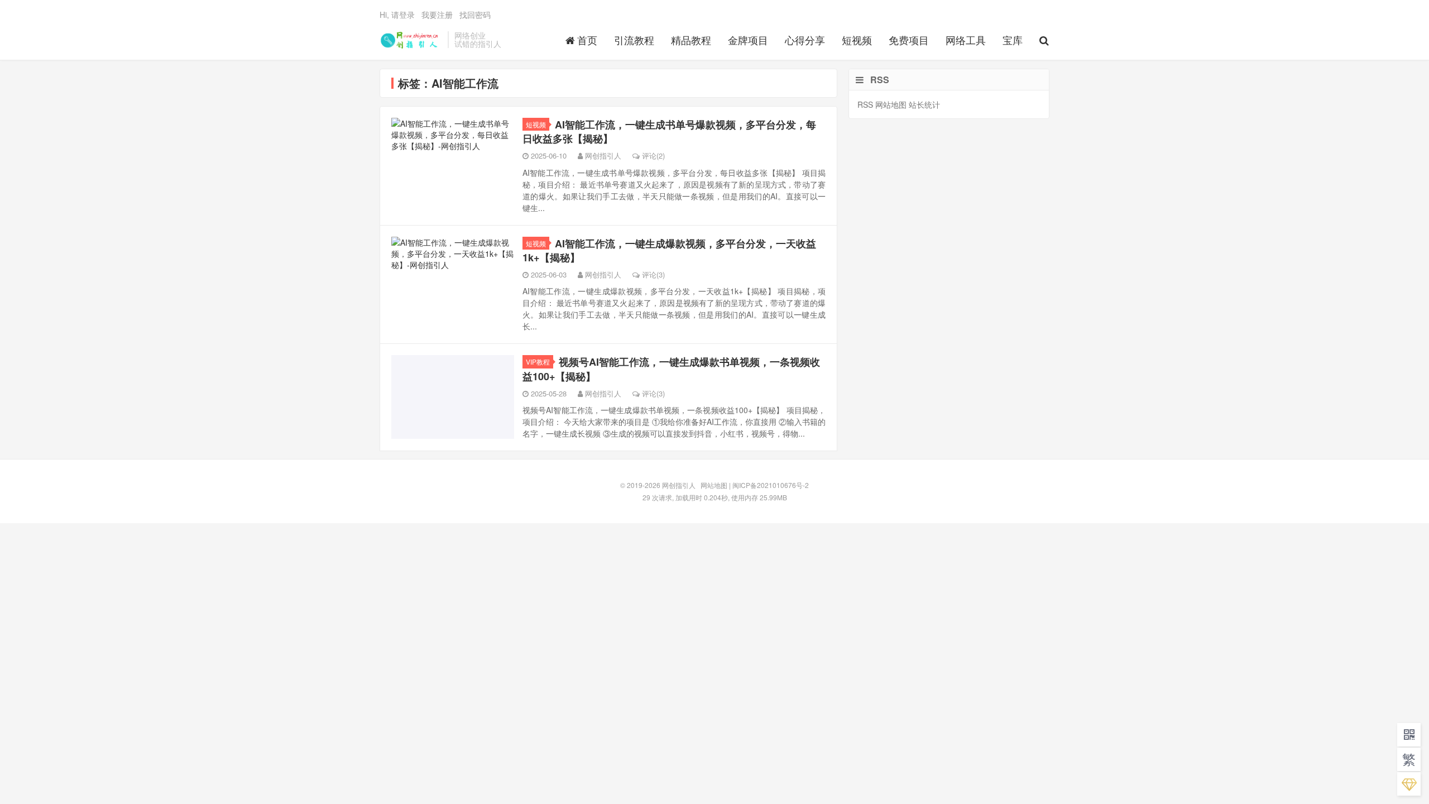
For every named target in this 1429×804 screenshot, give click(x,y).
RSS (865, 104)
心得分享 (805, 39)
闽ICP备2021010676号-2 (770, 485)
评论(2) (653, 155)
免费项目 (909, 39)
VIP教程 (538, 361)
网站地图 (891, 104)
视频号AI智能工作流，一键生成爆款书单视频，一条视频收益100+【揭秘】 (671, 369)
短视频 (857, 39)
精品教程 (691, 39)
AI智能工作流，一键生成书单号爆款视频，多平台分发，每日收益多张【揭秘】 (669, 131)
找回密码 (475, 14)
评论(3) (653, 274)
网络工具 (966, 39)
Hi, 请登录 (397, 14)
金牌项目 (748, 39)
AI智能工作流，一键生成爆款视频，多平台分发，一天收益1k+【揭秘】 (669, 250)
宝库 (1013, 39)
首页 (587, 39)
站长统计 (924, 104)
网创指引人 (411, 40)
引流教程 (634, 39)
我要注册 (437, 14)
